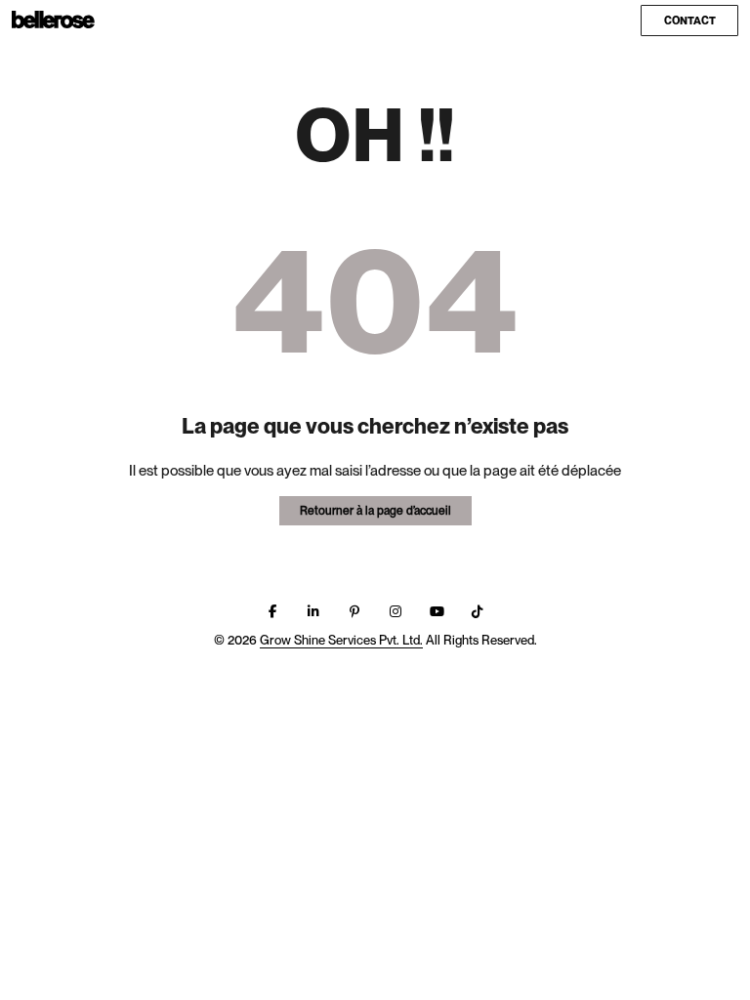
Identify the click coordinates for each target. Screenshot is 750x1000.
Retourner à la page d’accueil (375, 511)
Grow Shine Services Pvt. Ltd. (341, 640)
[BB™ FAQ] (53, 21)
